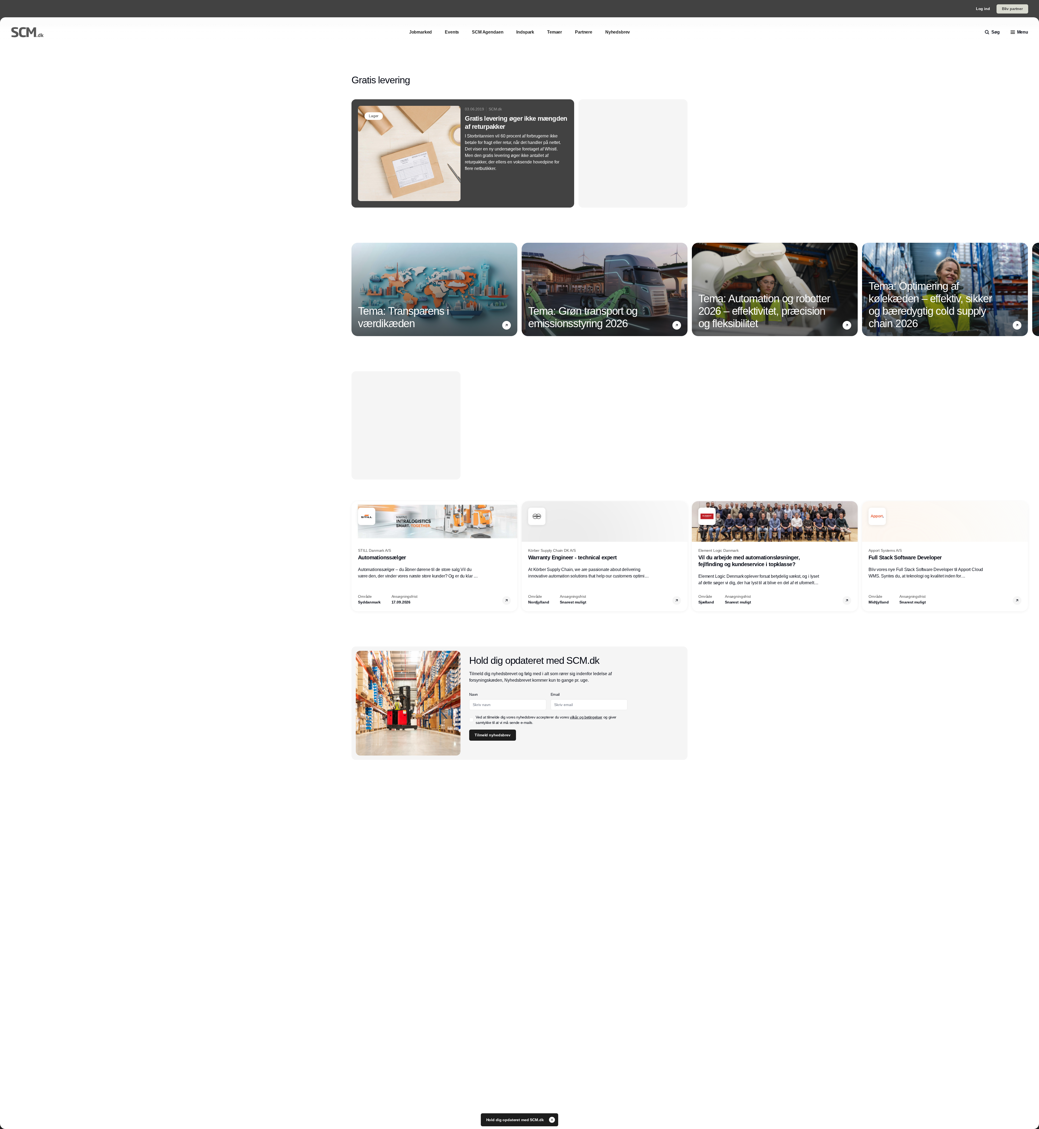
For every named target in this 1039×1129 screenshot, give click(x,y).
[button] (506, 325)
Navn (473, 694)
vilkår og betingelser (586, 717)
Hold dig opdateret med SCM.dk (515, 1120)
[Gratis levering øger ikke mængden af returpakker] (462, 153)
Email (555, 694)
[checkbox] (471, 720)
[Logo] (27, 32)
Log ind (983, 8)
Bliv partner (1012, 8)
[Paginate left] (355, 289)
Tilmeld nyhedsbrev (492, 735)
